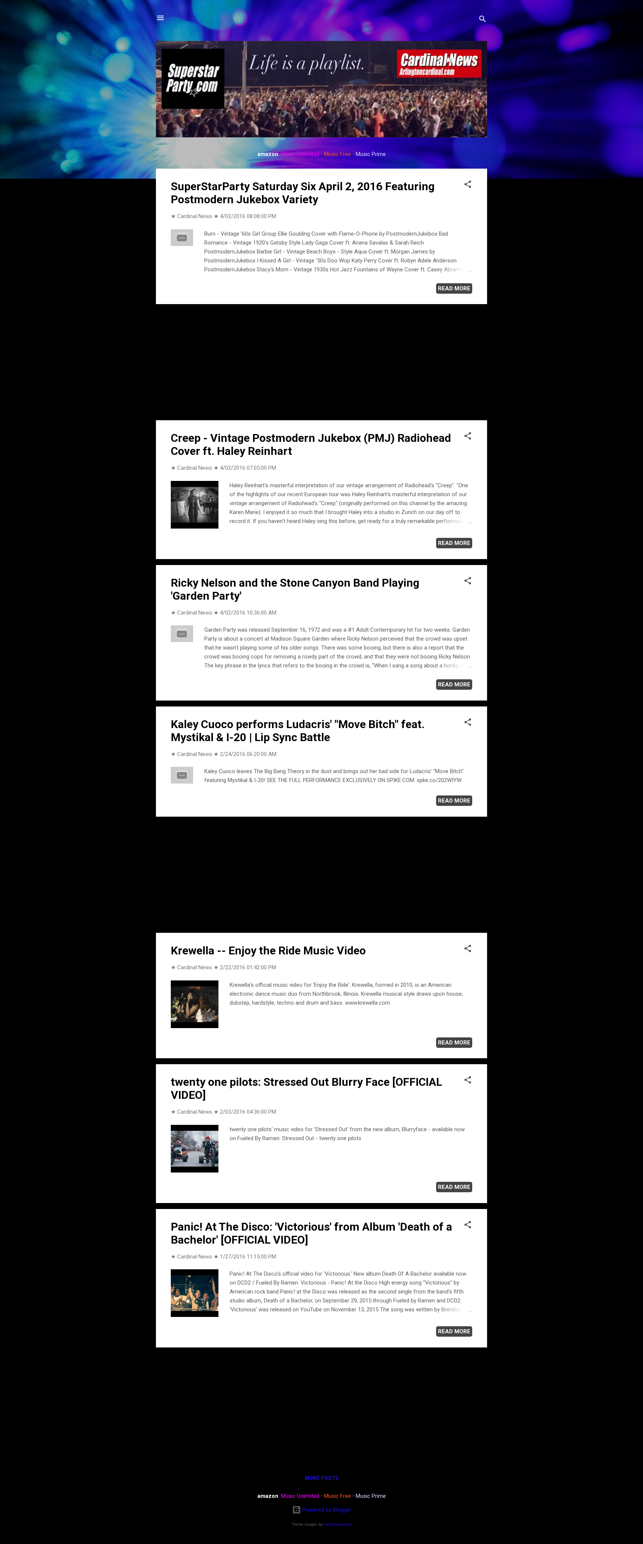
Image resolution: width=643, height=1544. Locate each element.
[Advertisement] (321, 362)
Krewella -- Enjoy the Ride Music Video (268, 950)
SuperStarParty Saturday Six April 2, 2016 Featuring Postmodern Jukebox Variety (303, 193)
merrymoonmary (338, 1524)
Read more (454, 288)
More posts (322, 1478)
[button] (467, 185)
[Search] (482, 20)
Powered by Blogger (326, 1509)
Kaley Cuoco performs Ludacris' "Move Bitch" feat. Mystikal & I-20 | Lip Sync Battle (298, 731)
